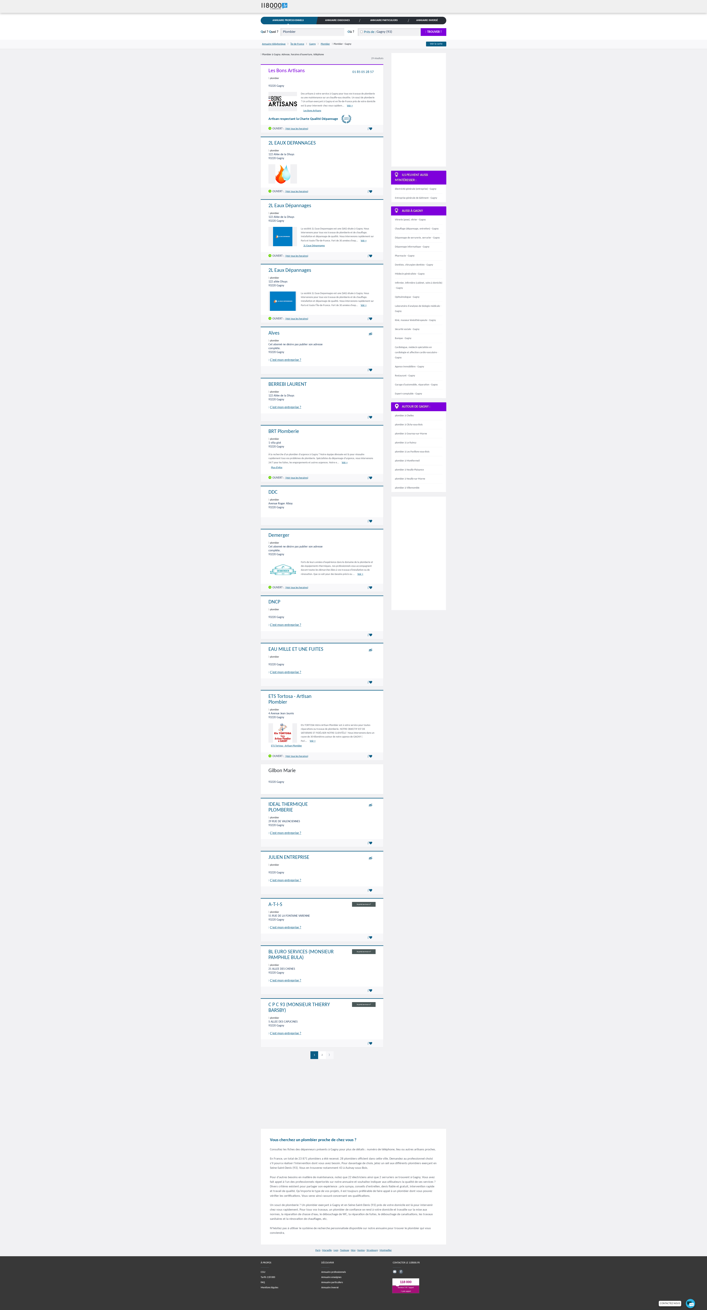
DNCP (274, 602)
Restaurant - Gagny (405, 375)
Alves (273, 333)
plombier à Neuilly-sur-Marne (410, 478)
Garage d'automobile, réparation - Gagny (416, 384)
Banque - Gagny (403, 338)
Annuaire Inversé (427, 20)
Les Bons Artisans (286, 70)
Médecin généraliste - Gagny (410, 274)
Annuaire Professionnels (288, 20)
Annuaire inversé (330, 1287)
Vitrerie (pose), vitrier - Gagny (410, 219)
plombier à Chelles (404, 415)
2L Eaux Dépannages (289, 205)
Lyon (336, 1250)
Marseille (327, 1250)
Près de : (370, 32)
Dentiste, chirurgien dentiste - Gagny (414, 265)
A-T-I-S (275, 904)
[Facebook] (401, 1271)
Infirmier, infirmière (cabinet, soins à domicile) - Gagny (418, 285)
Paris (317, 1250)
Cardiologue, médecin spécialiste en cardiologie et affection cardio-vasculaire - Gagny (416, 352)
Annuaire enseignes (331, 1277)
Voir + (350, 105)
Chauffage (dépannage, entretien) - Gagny (417, 228)
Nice (353, 1250)
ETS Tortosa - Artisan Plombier (286, 746)
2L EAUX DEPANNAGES (292, 143)
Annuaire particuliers (332, 1282)
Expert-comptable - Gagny (408, 393)
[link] (330, 1055)
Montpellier (386, 1250)
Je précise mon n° (364, 904)
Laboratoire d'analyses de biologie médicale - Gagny (418, 309)
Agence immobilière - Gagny (409, 366)
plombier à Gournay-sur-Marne (411, 433)
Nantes (361, 1250)
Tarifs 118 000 (268, 1277)
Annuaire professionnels (333, 1272)
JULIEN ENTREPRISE (288, 857)
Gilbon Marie (282, 770)
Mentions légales (269, 1287)
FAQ (263, 1282)
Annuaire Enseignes (337, 20)
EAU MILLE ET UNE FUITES (295, 649)
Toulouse (344, 1250)
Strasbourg (372, 1250)
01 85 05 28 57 (363, 72)
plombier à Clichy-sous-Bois (409, 424)
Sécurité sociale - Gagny (407, 329)
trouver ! (434, 32)
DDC (272, 492)
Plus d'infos (276, 467)
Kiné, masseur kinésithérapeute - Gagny (415, 320)
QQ (269, 32)
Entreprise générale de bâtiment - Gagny (416, 198)
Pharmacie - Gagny (404, 255)
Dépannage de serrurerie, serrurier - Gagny (417, 237)
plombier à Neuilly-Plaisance (409, 469)
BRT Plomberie (283, 431)
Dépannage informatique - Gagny (412, 246)
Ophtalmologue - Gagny (407, 297)
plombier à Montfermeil (407, 460)
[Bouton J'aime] (371, 129)
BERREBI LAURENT (287, 384)
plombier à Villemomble (407, 488)
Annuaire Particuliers (384, 20)
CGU (263, 1272)
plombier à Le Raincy (405, 442)
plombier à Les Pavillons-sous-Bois (412, 451)
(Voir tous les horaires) (296, 128)
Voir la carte (436, 44)
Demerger (278, 535)
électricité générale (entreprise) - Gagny (415, 189)
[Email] (395, 1271)
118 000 (405, 1282)
